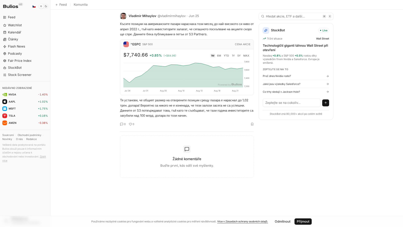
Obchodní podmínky (29, 135)
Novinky (7, 139)
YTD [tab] (226, 55)
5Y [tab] (239, 55)
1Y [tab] (233, 55)
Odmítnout (282, 221)
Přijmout (303, 221)
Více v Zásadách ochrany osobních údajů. (242, 221)
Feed (63, 5)
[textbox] (292, 103)
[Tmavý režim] (43, 6)
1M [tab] (212, 55)
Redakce (31, 139)
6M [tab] (219, 55)
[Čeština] (34, 6)
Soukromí (8, 135)
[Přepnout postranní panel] (50, 113)
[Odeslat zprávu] (325, 103)
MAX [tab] (246, 55)
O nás (19, 139)
